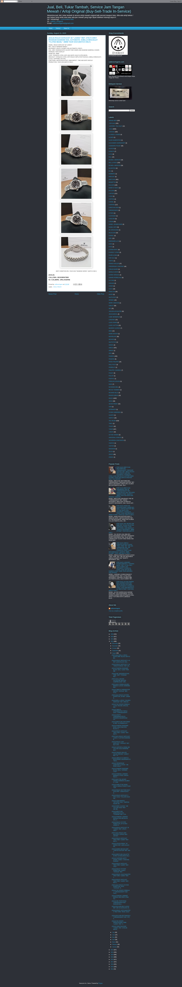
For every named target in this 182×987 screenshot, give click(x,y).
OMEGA (111, 347)
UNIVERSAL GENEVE (115, 437)
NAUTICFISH (112, 342)
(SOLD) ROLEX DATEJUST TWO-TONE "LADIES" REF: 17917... (120, 865)
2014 (112, 969)
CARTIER (111, 193)
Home (50, 28)
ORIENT (111, 350)
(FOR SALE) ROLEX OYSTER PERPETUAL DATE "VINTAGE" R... (120, 886)
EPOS (110, 247)
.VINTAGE (112, 132)
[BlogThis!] (76, 284)
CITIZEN (111, 213)
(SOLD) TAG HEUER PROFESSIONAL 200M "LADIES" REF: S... (119, 922)
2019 (112, 957)
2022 (112, 950)
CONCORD (112, 218)
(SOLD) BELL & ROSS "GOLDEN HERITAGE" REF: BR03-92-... (121, 701)
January (114, 947)
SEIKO (111, 401)
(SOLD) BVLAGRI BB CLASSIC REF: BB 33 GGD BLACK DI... (121, 907)
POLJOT (111, 376)
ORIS (110, 353)
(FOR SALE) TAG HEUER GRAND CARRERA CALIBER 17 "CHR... (120, 781)
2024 (112, 639)
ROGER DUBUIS (113, 395)
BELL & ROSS (113, 162)
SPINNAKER (112, 409)
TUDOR (111, 429)
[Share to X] (78, 284)
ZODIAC (111, 457)
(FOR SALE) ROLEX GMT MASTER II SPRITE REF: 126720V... (120, 834)
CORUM (111, 221)
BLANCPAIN (112, 168)
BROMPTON (112, 182)
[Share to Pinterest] (81, 284)
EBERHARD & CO (114, 241)
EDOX (110, 244)
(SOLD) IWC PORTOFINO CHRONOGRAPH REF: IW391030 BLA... (119, 902)
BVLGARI (111, 190)
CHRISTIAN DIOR (114, 207)
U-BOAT (111, 432)
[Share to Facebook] (79, 284)
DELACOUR (112, 232)
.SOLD (55, 287)
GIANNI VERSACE (114, 275)
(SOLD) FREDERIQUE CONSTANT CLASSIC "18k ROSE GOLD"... (120, 765)
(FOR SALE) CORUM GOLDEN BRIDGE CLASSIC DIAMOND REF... (121, 686)
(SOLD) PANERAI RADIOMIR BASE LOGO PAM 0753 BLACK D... (120, 727)
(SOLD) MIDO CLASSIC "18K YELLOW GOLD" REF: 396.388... (120, 807)
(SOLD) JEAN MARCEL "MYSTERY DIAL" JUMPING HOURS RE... (120, 802)
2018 (112, 959)
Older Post (100, 294)
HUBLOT (111, 305)
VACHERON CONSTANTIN (116, 440)
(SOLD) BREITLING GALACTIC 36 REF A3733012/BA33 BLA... (121, 855)
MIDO (110, 331)
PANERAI (111, 356)
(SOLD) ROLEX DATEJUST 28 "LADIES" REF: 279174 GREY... (120, 829)
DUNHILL (111, 235)
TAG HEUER (112, 420)
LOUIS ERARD (113, 322)
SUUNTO (111, 415)
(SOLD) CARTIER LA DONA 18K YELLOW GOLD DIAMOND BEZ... (121, 749)
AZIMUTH (111, 151)
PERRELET (112, 367)
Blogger (100, 983)
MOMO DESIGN (113, 333)
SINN (110, 406)
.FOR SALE (112, 123)
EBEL (110, 238)
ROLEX (59, 287)
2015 (112, 966)
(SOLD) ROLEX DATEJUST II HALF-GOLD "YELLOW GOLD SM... (121, 797)
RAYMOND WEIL (113, 387)
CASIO (111, 196)
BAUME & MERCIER (114, 160)
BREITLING (112, 179)
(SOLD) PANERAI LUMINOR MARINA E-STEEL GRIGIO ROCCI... (120, 775)
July (113, 932)
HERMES (111, 300)
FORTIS (111, 261)
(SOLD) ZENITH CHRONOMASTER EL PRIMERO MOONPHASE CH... (119, 717)
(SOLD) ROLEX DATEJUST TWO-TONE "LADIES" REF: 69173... (120, 732)
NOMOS (111, 345)
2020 (112, 954)
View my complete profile (116, 611)
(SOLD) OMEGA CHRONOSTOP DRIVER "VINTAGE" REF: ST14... (121, 691)
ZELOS (111, 451)
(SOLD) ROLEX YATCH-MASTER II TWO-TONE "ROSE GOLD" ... (121, 912)
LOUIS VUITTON (113, 325)
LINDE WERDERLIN (114, 317)
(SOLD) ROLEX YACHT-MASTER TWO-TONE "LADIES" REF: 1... (121, 876)
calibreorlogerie (115, 608)
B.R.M (110, 154)
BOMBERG (112, 174)
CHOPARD (112, 204)
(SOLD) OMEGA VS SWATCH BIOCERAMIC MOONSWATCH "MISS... (121, 759)
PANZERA (112, 359)
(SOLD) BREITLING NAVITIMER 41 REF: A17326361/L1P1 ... (121, 722)
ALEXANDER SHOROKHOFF (117, 143)
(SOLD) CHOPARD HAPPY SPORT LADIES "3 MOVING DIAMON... (120, 860)
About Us (66, 28)
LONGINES (112, 319)
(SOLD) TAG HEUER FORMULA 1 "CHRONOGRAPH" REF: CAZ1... (121, 892)
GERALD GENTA (113, 272)
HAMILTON (112, 291)
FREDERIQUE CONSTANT (116, 266)
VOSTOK (111, 446)
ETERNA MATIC (113, 249)
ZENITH (111, 454)
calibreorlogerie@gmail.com (63, 23)
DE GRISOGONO (113, 230)
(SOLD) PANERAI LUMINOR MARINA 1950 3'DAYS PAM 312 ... (120, 897)
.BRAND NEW (113, 120)
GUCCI (111, 289)
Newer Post (52, 294)
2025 (112, 636)
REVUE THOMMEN (114, 390)
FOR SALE (112, 258)
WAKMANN (112, 449)
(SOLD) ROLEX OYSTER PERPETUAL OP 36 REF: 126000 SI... (120, 823)
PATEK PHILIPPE (114, 361)
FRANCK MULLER (114, 263)
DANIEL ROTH (113, 227)
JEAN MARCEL (113, 314)
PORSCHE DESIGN (114, 381)
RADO (110, 384)
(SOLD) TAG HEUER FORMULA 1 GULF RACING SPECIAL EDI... (121, 706)
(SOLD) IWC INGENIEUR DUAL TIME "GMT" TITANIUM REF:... (120, 675)
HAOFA (111, 294)
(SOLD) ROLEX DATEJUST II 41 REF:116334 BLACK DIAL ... (121, 661)
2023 (112, 641)
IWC (110, 308)
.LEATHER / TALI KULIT (115, 126)
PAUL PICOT (112, 364)
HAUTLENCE (112, 297)
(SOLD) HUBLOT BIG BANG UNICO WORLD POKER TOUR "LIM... (121, 786)
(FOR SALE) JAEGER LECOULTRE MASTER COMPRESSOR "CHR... (119, 680)
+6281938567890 (67, 19)
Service (58, 28)
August (114, 653)
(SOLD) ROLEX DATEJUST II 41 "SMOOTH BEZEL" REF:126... (121, 665)
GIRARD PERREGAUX (115, 277)
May (113, 937)
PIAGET (111, 373)
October (114, 648)
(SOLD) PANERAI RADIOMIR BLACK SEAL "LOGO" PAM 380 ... (120, 670)
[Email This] (74, 284)
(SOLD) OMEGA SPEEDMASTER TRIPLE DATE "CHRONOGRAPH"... (120, 711)
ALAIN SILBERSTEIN (115, 140)
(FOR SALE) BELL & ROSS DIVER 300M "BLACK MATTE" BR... (121, 656)
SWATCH (111, 418)
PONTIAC (111, 378)
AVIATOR (111, 148)
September (115, 650)
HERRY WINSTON (114, 303)
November (115, 646)
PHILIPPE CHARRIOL (115, 370)
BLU (110, 171)
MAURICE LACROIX (114, 328)
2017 (112, 962)
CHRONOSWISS (113, 210)
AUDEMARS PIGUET (115, 146)
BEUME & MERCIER (114, 165)
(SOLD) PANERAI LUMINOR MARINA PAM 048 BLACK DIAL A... (120, 818)
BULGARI (111, 185)
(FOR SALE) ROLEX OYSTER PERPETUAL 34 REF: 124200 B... (121, 696)
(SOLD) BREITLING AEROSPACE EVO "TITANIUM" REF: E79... (119, 813)
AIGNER (111, 137)
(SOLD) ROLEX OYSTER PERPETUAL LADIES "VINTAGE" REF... (119, 870)
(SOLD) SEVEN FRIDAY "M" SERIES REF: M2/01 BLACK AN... (120, 845)
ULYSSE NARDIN (114, 434)
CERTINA (111, 199)
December (115, 643)
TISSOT (111, 426)
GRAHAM (111, 283)
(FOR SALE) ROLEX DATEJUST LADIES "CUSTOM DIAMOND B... (121, 738)
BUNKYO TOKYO (114, 188)
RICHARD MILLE (113, 392)
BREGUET (112, 176)
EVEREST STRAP (114, 252)
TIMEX (111, 423)
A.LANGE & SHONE (114, 134)
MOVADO (111, 339)
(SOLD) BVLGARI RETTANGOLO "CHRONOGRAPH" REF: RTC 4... (121, 917)
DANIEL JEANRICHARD (115, 224)
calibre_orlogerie (56, 21)
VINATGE (111, 443)
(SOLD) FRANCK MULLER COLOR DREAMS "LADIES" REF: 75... (120, 754)
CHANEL (111, 202)
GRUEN (111, 286)
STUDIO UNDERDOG (115, 412)
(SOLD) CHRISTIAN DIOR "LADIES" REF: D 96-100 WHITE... (119, 928)
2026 (112, 634)
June (113, 935)
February (114, 944)
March (114, 942)
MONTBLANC (112, 336)
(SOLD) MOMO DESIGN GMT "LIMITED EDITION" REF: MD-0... (121, 850)
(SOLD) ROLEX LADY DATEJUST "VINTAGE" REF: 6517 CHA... (120, 743)
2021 (112, 952)
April (113, 939)
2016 (112, 964)
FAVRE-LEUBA (113, 255)
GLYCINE (111, 280)
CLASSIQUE (112, 216)
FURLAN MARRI (113, 269)
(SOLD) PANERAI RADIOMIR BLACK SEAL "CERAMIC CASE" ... (120, 770)
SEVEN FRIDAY (113, 404)
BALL (110, 157)
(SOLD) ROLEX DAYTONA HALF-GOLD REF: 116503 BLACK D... (121, 791)
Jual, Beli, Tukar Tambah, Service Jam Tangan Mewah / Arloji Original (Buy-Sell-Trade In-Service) (89, 9)
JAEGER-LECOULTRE (115, 311)
